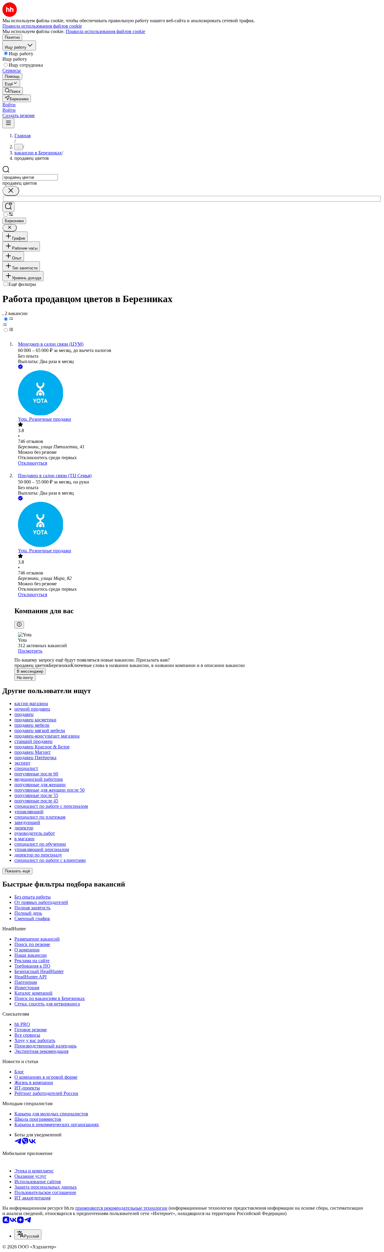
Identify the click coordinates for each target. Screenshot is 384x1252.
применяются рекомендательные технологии (121, 1208)
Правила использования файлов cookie (105, 31)
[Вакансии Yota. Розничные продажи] (198, 393)
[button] (9, 104)
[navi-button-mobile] (8, 123)
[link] (12, 91)
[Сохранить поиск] (8, 207)
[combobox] (30, 177)
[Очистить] (10, 191)
